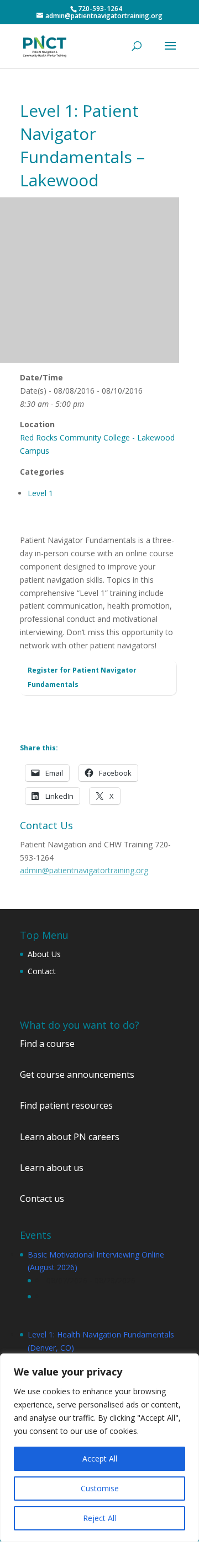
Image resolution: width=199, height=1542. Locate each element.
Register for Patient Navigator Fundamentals (82, 677)
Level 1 (40, 493)
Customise (100, 1488)
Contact (42, 971)
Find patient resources (66, 1105)
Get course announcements (77, 1074)
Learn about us (51, 1168)
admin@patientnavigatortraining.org (84, 870)
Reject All (99, 1518)
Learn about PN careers (69, 1137)
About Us (44, 954)
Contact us (42, 1198)
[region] (99, 1447)
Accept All (99, 1458)
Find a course (47, 1044)
